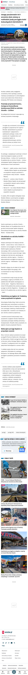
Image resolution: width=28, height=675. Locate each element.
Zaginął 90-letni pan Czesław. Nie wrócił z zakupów (15, 8)
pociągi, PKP (11, 432)
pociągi (3, 432)
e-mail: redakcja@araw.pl (8, 639)
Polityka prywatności (22, 668)
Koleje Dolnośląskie (20, 432)
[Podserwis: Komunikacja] (11, 2)
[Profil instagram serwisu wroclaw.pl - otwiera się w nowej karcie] (3, 643)
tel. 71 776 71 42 (5, 637)
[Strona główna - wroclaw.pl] (4, 2)
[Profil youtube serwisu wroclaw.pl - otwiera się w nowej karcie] (11, 643)
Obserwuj (9, 451)
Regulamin (4, 668)
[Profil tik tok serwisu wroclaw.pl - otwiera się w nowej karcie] (6, 643)
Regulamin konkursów (12, 668)
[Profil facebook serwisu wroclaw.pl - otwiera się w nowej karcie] (9, 643)
